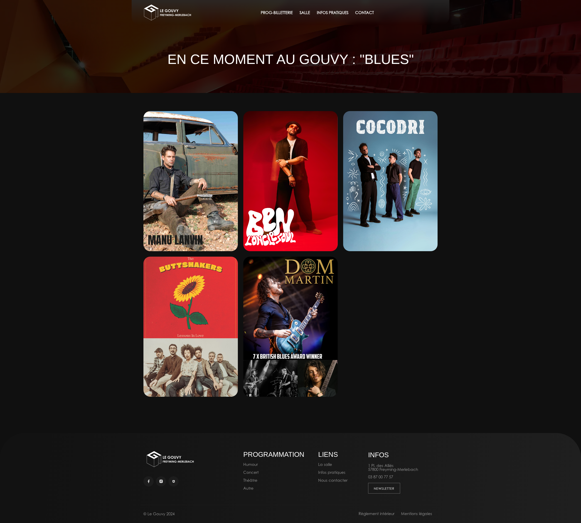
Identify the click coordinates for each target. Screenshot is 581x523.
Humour (250, 464)
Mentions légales (416, 513)
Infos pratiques (331, 472)
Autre (248, 488)
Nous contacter (332, 480)
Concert (251, 472)
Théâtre (250, 480)
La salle (325, 464)
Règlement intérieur (376, 513)
